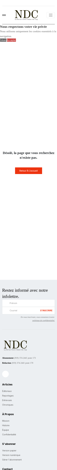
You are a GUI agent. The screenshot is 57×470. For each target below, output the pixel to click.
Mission (5, 421)
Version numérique (11, 455)
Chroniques (7, 405)
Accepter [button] (11, 40)
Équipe (5, 430)
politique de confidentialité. (43, 320)
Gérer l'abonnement (12, 459)
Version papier (9, 450)
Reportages (8, 395)
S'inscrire (46, 310)
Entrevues (7, 400)
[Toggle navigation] (51, 15)
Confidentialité (9, 434)
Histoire (6, 425)
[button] (4, 15)
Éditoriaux (7, 391)
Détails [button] (3, 40)
